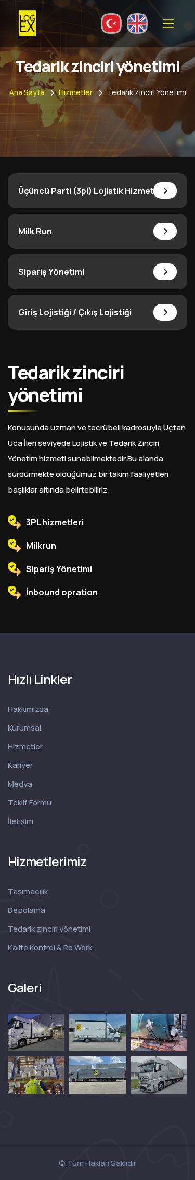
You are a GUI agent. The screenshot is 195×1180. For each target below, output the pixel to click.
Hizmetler (76, 92)
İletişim (20, 821)
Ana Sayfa (26, 92)
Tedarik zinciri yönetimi (49, 928)
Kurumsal (24, 727)
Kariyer (20, 765)
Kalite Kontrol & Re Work (50, 947)
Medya (20, 783)
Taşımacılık (28, 891)
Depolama (26, 910)
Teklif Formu (29, 802)
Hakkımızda (28, 709)
